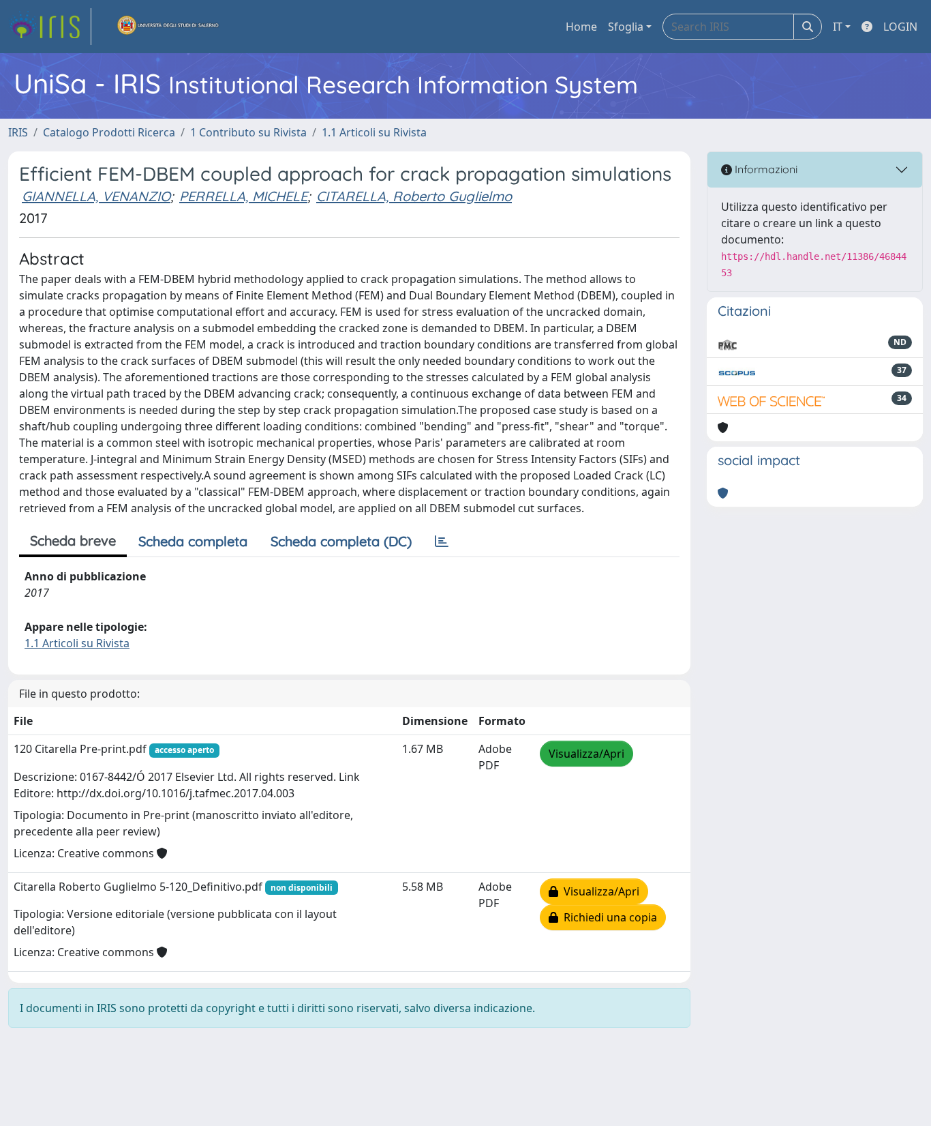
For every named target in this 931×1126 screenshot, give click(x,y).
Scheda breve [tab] (73, 540)
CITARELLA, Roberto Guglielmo (414, 196)
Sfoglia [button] (625, 26)
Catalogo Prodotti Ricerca (109, 132)
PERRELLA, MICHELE (243, 196)
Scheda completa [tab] (192, 541)
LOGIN (900, 26)
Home (581, 26)
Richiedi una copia (607, 917)
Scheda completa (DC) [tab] (341, 541)
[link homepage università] (168, 26)
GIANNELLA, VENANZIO (96, 196)
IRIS (18, 132)
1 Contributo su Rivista (248, 132)
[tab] (441, 541)
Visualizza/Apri (586, 753)
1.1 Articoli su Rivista (374, 132)
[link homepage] (49, 26)
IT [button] (837, 26)
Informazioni (764, 169)
